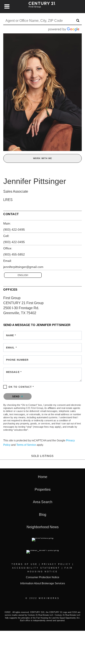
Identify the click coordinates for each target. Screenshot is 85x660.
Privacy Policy (56, 564)
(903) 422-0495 (14, 229)
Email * (11, 347)
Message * (14, 372)
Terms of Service (26, 444)
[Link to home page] (42, 6)
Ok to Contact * (21, 387)
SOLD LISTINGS (42, 455)
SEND (16, 396)
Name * (11, 335)
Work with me (42, 158)
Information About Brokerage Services (42, 583)
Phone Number (17, 359)
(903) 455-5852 (14, 254)
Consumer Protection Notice (42, 577)
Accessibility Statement (36, 568)
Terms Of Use (24, 564)
